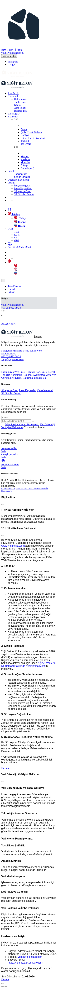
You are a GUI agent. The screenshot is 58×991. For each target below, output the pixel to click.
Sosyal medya (9, 56)
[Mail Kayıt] (33, 421)
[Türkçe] (15, 266)
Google (11, 64)
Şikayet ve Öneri (9, 390)
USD (16, 237)
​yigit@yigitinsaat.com (12, 52)
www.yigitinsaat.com (13, 545)
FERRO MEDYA (8, 488)
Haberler (12, 289)
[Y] (17, 77)
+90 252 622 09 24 (21, 247)
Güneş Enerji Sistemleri (33, 138)
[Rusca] (15, 273)
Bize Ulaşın (7, 49)
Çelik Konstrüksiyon (31, 132)
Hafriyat (25, 135)
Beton (24, 129)
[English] (15, 269)
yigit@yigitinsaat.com (30, 956)
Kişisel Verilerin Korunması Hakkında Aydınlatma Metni (28, 373)
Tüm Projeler (14, 286)
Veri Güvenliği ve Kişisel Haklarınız (28, 376)
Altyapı (24, 165)
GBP (16, 240)
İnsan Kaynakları (27, 390)
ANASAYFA (8, 323)
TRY (16, 231)
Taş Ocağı (26, 143)
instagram (13, 61)
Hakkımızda (7, 372)
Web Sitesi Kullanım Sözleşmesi (30, 372)
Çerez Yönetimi (45, 390)
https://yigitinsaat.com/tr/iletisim (25, 962)
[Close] (2, 504)
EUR (16, 234)
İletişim (18, 49)
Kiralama (25, 159)
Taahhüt (25, 141)
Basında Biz (40, 377)
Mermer (25, 156)
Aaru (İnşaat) (27, 168)
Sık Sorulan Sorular (11, 393)
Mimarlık (25, 162)
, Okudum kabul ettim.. (28, 426)
